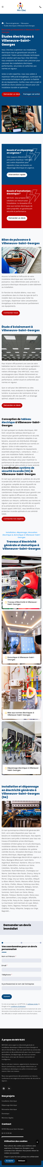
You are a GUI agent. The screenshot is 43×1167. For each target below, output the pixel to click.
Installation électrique (9, 1101)
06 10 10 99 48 (6, 1133)
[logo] (21, 7)
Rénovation (25, 23)
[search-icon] (40, 7)
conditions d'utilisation (18, 1006)
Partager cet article (31, 94)
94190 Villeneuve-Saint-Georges (13, 1129)
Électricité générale (12, 23)
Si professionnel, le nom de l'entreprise (18, 984)
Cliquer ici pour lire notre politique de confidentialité (21, 1157)
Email (5, 965)
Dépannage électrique (9, 1105)
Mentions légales (7, 1118)
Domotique (5, 1113)
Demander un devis (17, 218)
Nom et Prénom (9, 956)
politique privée (32, 1004)
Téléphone (7, 975)
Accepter (9, 1161)
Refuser (21, 1161)
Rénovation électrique (9, 1109)
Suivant (7, 996)
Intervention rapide (17, 174)
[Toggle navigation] (3, 7)
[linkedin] (9, 1088)
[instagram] (4, 1088)
